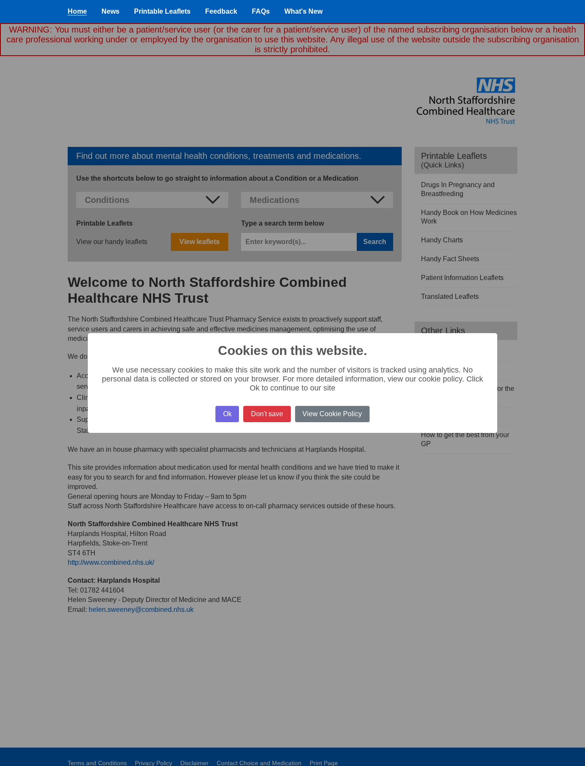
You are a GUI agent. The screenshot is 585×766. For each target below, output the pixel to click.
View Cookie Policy (332, 413)
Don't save (267, 413)
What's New (303, 11)
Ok (227, 413)
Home (77, 11)
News (110, 11)
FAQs (261, 11)
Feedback (221, 11)
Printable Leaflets (162, 11)
